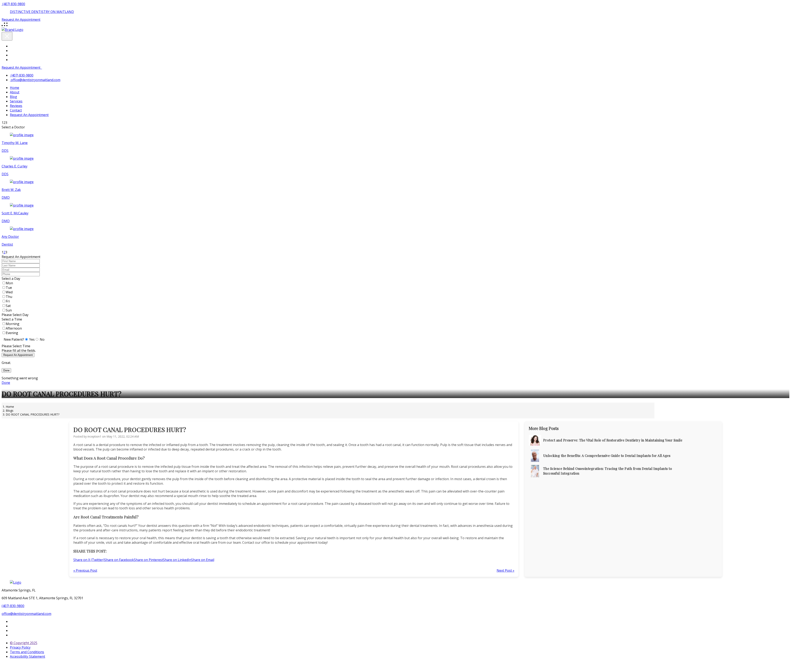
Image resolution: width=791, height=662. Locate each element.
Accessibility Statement (27, 656)
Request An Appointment (21, 67)
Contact (16, 110)
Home (14, 87)
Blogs (9, 410)
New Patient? (14, 339)
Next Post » (505, 570)
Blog (13, 96)
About (14, 92)
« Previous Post (85, 570)
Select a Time (12, 319)
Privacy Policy (20, 647)
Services (16, 101)
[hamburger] (5, 26)
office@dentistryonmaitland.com (35, 80)
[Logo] (15, 582)
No (42, 339)
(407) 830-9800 (13, 606)
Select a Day (11, 278)
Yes (32, 339)
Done (6, 370)
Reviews (16, 105)
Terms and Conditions (27, 652)
